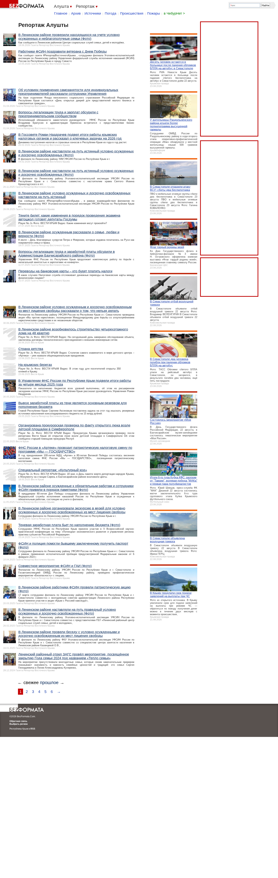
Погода (110, 13)
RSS (32, 728)
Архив (76, 13)
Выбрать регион (18, 724)
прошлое (49, 682)
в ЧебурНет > (174, 13)
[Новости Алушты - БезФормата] (22, 4)
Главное (60, 13)
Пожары (153, 13)
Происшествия (131, 13)
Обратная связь (18, 721)
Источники (93, 13)
